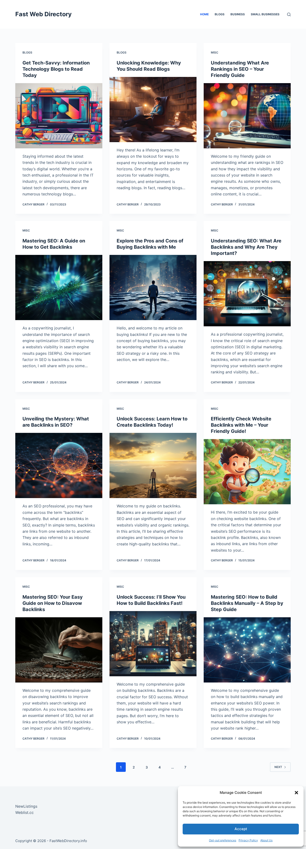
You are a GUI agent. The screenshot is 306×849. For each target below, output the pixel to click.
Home (204, 14)
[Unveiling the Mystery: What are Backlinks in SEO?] (58, 465)
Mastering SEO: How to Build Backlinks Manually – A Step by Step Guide (247, 603)
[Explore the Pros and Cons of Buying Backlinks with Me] (153, 287)
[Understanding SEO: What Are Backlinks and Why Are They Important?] (247, 293)
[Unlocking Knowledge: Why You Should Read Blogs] (153, 109)
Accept (241, 829)
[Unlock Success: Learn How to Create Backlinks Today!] (153, 465)
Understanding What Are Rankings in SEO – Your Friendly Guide (240, 69)
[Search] (289, 14)
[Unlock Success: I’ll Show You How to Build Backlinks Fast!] (153, 643)
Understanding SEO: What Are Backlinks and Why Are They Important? (246, 247)
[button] (296, 792)
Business (237, 14)
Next (278, 767)
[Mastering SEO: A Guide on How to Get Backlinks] (58, 287)
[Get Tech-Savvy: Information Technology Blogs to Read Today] (58, 115)
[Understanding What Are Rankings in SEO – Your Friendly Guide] (247, 115)
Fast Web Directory (43, 14)
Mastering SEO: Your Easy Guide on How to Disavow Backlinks (52, 603)
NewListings (26, 806)
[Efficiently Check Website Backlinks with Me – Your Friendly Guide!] (247, 471)
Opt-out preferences (222, 840)
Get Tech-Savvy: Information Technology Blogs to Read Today (56, 69)
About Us (266, 840)
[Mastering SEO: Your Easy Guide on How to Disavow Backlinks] (58, 649)
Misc (214, 52)
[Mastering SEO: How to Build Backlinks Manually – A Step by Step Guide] (247, 649)
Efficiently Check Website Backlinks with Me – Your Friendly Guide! (241, 425)
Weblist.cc (24, 812)
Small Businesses (265, 14)
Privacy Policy (248, 840)
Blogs (219, 14)
